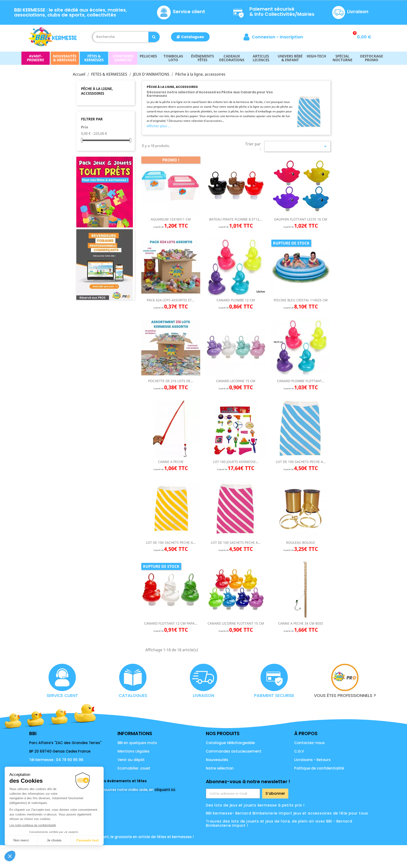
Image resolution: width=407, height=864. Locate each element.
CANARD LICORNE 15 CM (235, 381)
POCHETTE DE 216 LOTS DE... (170, 381)
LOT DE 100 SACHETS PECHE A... (301, 461)
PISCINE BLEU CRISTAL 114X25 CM (301, 300)
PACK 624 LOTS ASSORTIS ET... (171, 300)
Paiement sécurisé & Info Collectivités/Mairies (281, 11)
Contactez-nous (309, 742)
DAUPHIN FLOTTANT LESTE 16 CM (300, 219)
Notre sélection (220, 768)
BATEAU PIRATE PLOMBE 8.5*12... (235, 219)
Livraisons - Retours (312, 759)
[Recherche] (154, 37)
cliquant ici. (165, 789)
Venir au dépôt (131, 759)
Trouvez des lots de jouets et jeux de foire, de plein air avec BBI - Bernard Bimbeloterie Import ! (279, 823)
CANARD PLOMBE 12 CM (235, 300)
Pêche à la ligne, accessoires (97, 91)
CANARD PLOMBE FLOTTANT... (301, 381)
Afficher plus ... (159, 126)
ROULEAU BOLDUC (300, 542)
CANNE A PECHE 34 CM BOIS (300, 623)
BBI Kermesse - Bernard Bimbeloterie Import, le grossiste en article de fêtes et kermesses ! (111, 836)
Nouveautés (217, 759)
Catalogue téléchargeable (230, 742)
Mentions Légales (134, 751)
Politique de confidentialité (319, 768)
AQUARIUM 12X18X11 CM (171, 219)
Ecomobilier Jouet (134, 768)
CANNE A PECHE (170, 461)
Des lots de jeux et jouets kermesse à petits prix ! (255, 805)
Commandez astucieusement (233, 751)
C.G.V (299, 751)
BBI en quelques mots (137, 742)
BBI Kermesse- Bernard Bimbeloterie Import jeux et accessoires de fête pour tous (287, 813)
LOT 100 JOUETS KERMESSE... (236, 461)
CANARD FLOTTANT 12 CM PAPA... (170, 623)
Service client (189, 11)
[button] (190, 36)
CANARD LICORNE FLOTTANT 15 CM (236, 623)
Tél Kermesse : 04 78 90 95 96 (56, 759)
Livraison (357, 11)
